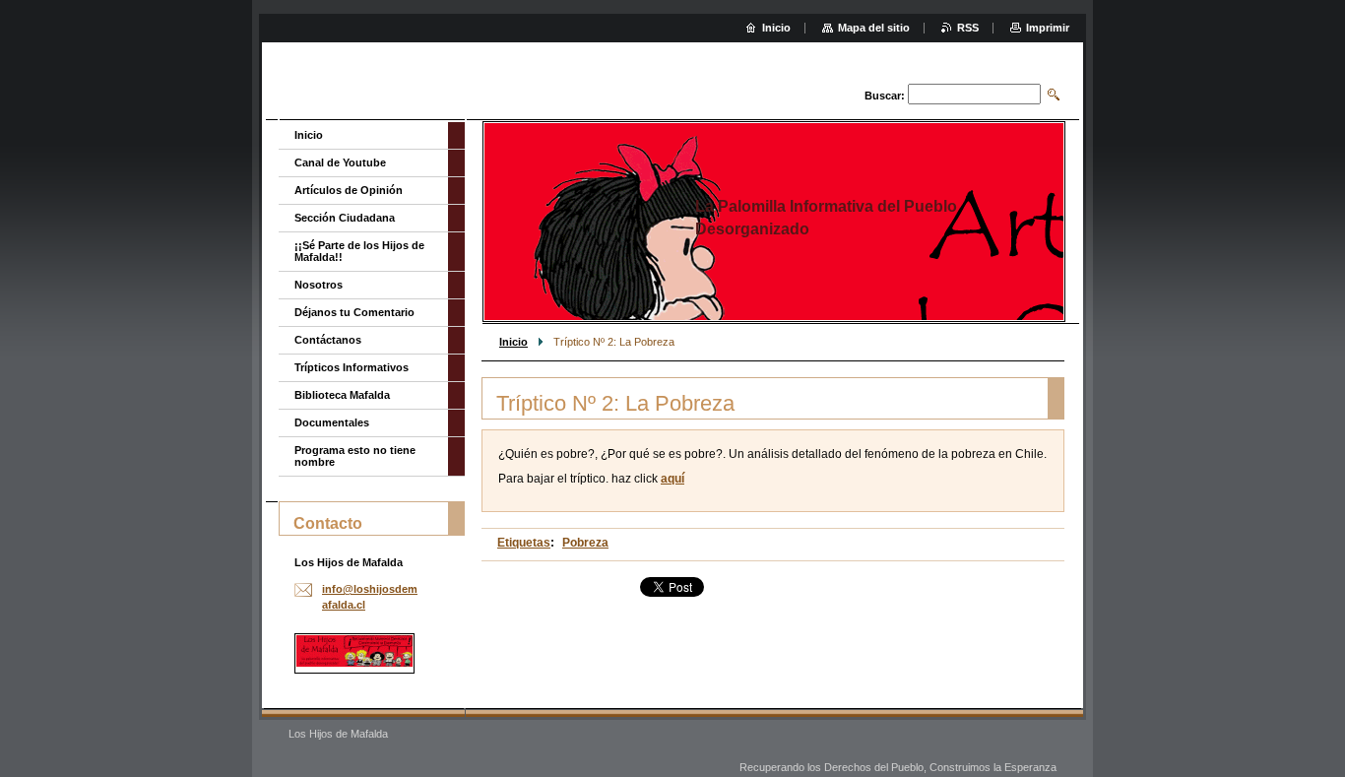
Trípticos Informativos (351, 367)
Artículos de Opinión (348, 190)
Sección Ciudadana (344, 218)
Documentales (331, 422)
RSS (968, 27)
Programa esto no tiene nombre (355, 456)
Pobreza (585, 543)
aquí (672, 479)
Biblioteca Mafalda (342, 395)
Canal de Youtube (340, 162)
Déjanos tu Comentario (354, 312)
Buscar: (885, 95)
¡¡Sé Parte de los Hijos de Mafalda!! (359, 251)
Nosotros (318, 285)
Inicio (513, 342)
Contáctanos (327, 340)
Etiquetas (523, 543)
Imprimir (1047, 27)
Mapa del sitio (874, 27)
